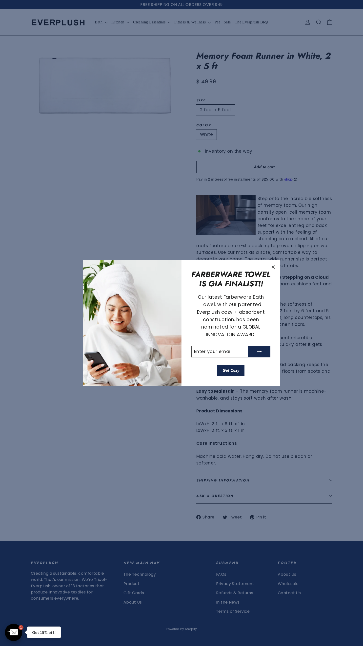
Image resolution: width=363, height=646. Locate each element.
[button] (231, 39)
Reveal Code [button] (181, 112)
